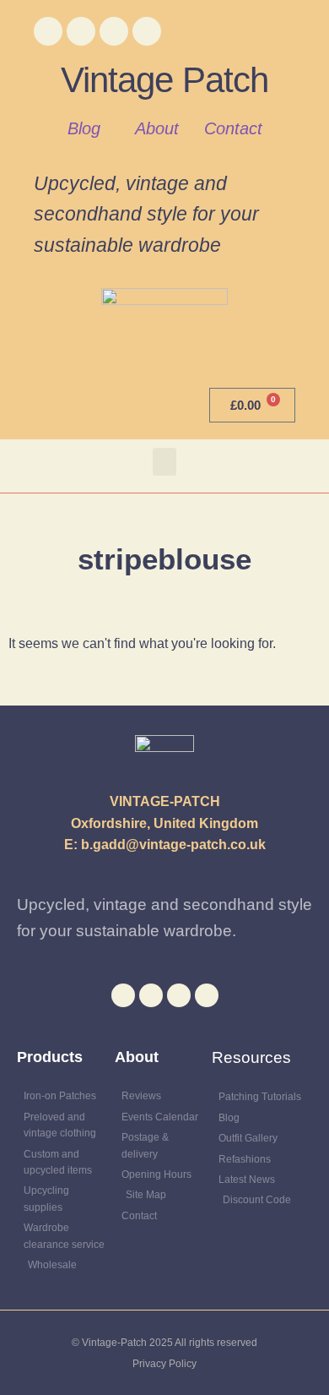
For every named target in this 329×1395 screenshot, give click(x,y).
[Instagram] (114, 31)
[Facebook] (48, 31)
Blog (83, 128)
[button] (164, 462)
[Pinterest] (146, 31)
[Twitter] (81, 31)
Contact (233, 128)
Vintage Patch (164, 80)
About (157, 128)
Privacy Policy (164, 1364)
